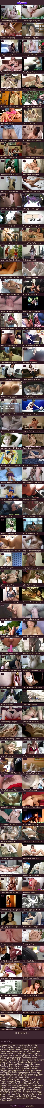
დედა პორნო (5, 1045)
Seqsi (2, 1073)
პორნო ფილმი (30, 1045)
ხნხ (29, 1058)
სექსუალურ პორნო (19, 1058)
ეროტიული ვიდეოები (9, 1051)
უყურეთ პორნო (7, 1068)
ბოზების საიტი (34, 1051)
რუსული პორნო (7, 1047)
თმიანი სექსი (5, 1058)
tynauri (11, 1085)
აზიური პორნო (23, 1098)
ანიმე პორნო (11, 1075)
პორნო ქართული (34, 1087)
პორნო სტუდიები (36, 1085)
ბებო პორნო (35, 1098)
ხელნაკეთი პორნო (8, 1098)
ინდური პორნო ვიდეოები (18, 1077)
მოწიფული (16, 1090)
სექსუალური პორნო (15, 1066)
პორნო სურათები (22, 2)
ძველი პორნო (36, 1070)
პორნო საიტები (6, 1053)
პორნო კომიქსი (13, 1094)
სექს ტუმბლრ (5, 1090)
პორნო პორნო (17, 1092)
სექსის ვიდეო (19, 1056)
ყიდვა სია (30, 1106)
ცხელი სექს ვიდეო (26, 1075)
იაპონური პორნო (14, 1096)
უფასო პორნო (6, 1056)
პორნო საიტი (23, 1070)
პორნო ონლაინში (19, 1083)
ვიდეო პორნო (25, 1079)
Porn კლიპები (18, 1045)
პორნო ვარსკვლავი (30, 1081)
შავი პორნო (19, 1068)
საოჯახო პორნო (28, 1094)
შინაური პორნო (7, 1100)
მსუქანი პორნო (24, 1062)
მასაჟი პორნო (30, 1092)
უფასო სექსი (5, 1083)
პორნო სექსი (32, 1053)
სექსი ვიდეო (12, 1062)
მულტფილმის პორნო (27, 1073)
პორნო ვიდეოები (16, 1049)
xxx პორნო (28, 1060)
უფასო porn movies (33, 1056)
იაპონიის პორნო (14, 1081)
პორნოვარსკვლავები (9, 1079)
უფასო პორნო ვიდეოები (18, 1064)
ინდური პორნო (16, 1060)
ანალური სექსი (20, 1047)
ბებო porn (23, 1051)
